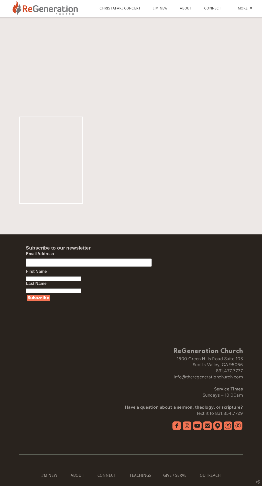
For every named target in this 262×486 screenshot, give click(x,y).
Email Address (40, 254)
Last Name (39, 283)
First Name (39, 271)
